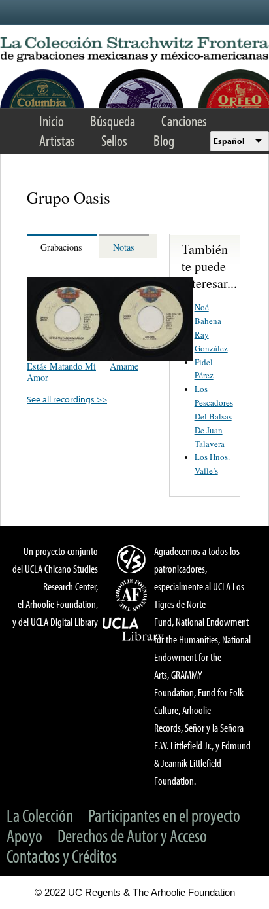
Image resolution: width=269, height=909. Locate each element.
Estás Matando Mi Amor (61, 371)
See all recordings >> (67, 399)
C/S (133, 559)
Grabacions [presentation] (61, 247)
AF (133, 595)
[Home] (134, 50)
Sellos (114, 140)
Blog (163, 140)
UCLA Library (133, 629)
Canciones (184, 120)
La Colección (40, 815)
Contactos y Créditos (62, 855)
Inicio (51, 120)
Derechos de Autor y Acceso (132, 835)
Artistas (57, 140)
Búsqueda (112, 120)
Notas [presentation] (123, 247)
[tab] (63, 246)
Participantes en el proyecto (164, 815)
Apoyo (24, 835)
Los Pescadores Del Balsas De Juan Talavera (214, 416)
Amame (124, 366)
